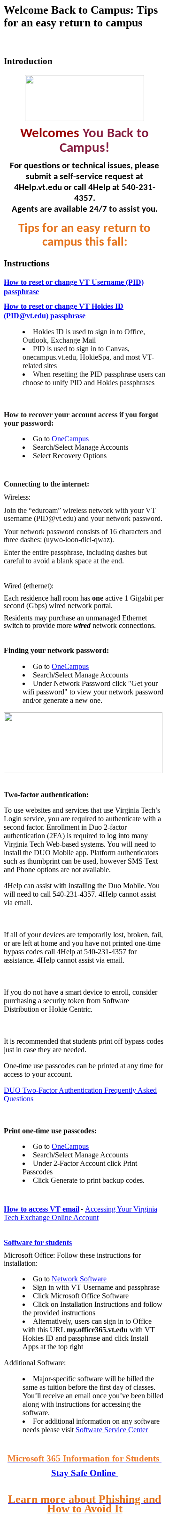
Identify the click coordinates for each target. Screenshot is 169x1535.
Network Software (79, 1279)
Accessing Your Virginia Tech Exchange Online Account (80, 1213)
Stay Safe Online (84, 1473)
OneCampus (70, 439)
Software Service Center (112, 1430)
